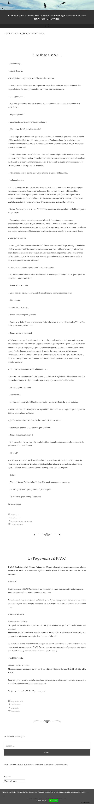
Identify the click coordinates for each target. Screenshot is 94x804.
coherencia (21, 521)
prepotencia (28, 521)
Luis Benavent (15, 518)
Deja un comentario (17, 524)
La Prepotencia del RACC (47, 558)
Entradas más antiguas (14, 736)
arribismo (14, 521)
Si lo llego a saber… (47, 54)
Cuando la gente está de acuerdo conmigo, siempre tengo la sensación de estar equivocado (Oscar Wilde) (47, 17)
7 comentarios (15, 711)
